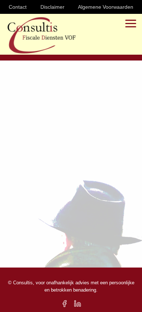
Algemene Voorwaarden (105, 7)
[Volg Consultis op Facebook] (64, 303)
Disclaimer (52, 7)
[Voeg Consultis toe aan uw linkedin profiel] (77, 303)
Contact (18, 7)
